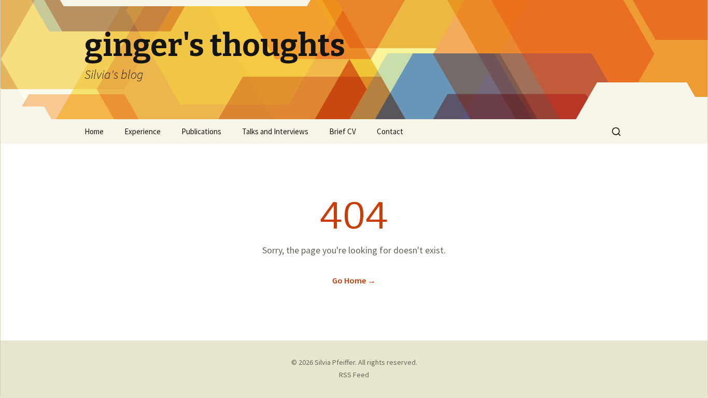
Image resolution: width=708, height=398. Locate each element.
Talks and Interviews (275, 131)
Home (94, 131)
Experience (142, 131)
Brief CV (342, 131)
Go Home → (354, 280)
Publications (201, 131)
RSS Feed (354, 374)
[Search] (616, 131)
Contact (390, 131)
